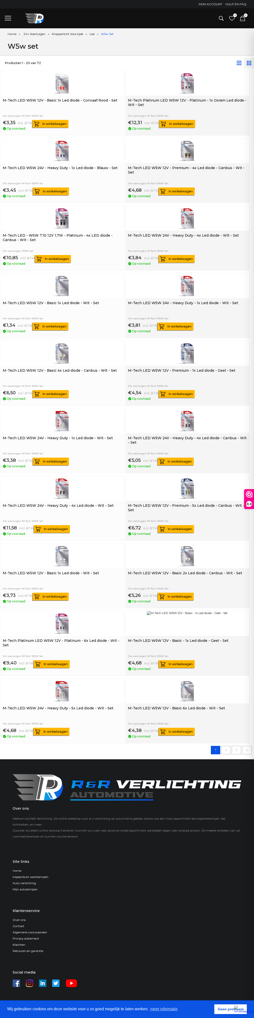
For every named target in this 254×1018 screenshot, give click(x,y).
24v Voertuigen (34, 34)
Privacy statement (26, 938)
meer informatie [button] (164, 1009)
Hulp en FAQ (235, 4)
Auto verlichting (24, 883)
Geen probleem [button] (231, 1009)
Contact (18, 926)
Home (12, 34)
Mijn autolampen (25, 889)
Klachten (19, 944)
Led (92, 34)
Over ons (19, 920)
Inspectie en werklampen (30, 877)
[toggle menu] (7, 17)
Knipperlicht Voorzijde (67, 34)
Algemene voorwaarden (30, 932)
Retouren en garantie (28, 951)
